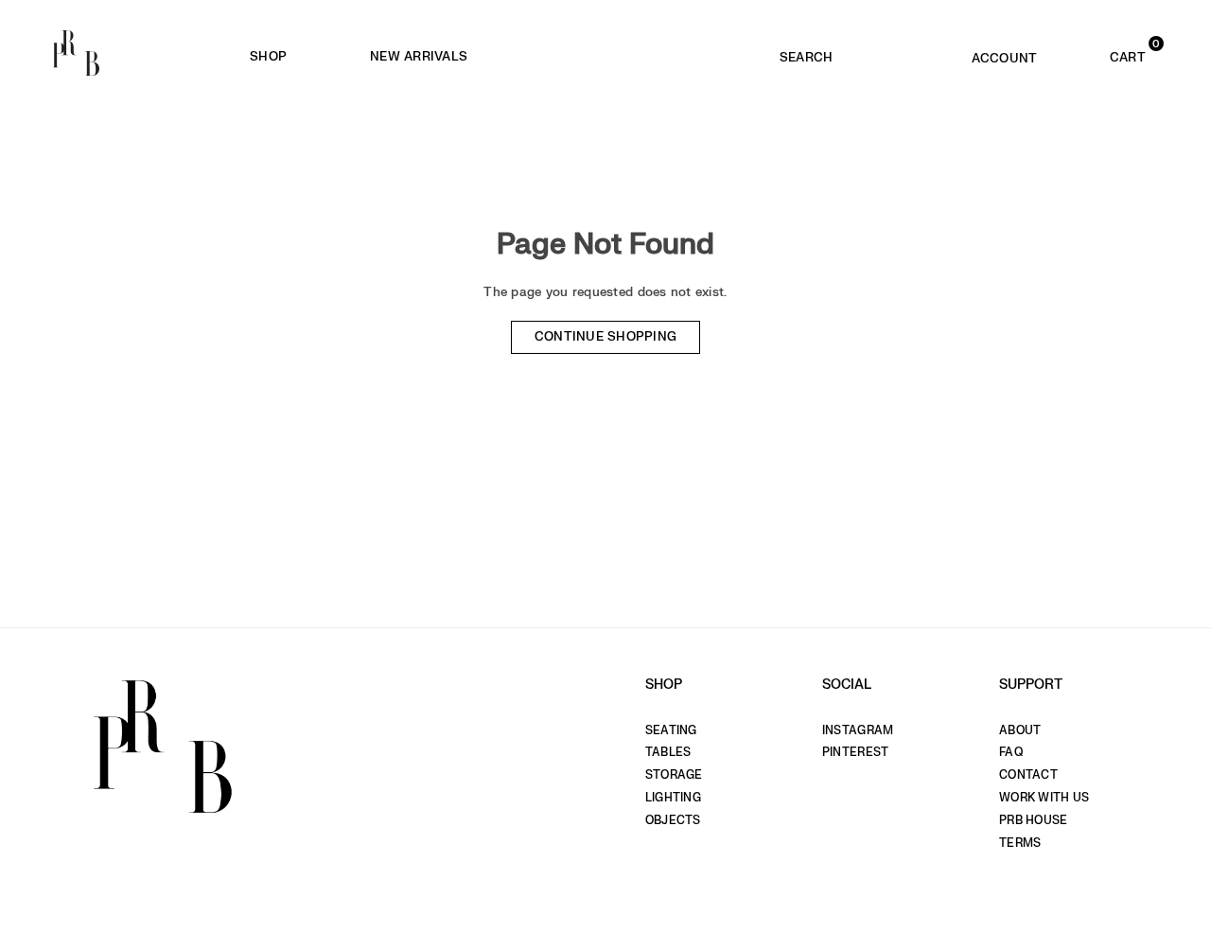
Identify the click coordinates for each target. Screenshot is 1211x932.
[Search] (806, 53)
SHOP (268, 56)
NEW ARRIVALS (418, 56)
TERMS (1020, 843)
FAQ (1011, 752)
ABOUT (1020, 730)
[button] (1104, 53)
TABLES (668, 752)
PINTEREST (855, 752)
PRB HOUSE (1033, 820)
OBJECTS (673, 820)
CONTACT (1028, 775)
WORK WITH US (1044, 797)
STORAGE (674, 775)
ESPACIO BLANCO (632, 57)
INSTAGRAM (857, 730)
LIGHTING (673, 797)
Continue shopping (606, 336)
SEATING (671, 730)
